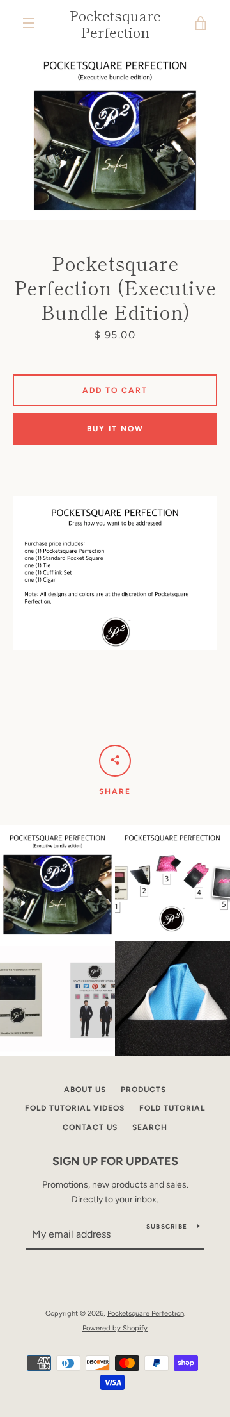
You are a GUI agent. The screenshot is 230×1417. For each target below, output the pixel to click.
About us (85, 1089)
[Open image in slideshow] (115, 133)
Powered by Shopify (115, 1327)
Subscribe (166, 1226)
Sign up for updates (115, 1161)
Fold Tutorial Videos (75, 1108)
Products (143, 1089)
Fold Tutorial (172, 1108)
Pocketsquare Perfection (115, 23)
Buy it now (115, 428)
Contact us (90, 1127)
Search (149, 1127)
